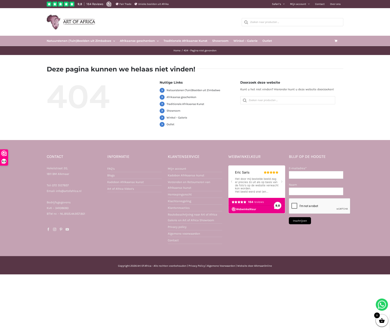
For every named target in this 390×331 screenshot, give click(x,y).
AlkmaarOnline (263, 265)
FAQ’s (111, 168)
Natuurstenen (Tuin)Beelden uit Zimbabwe (193, 90)
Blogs (111, 175)
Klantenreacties (179, 208)
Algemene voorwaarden (184, 233)
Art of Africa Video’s (120, 189)
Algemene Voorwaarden (221, 265)
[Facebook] (48, 229)
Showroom (173, 110)
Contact (173, 240)
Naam (293, 185)
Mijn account (177, 168)
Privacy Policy (196, 265)
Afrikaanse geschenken (181, 97)
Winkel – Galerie (177, 117)
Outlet (170, 124)
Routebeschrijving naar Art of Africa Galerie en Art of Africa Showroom (192, 217)
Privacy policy (177, 227)
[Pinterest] (61, 229)
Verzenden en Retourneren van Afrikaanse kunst (189, 185)
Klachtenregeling (179, 201)
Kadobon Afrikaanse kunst (125, 182)
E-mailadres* (298, 168)
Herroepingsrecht (180, 194)
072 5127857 (60, 185)
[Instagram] (54, 229)
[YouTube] (67, 229)
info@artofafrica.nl (68, 191)
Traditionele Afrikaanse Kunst (185, 104)
